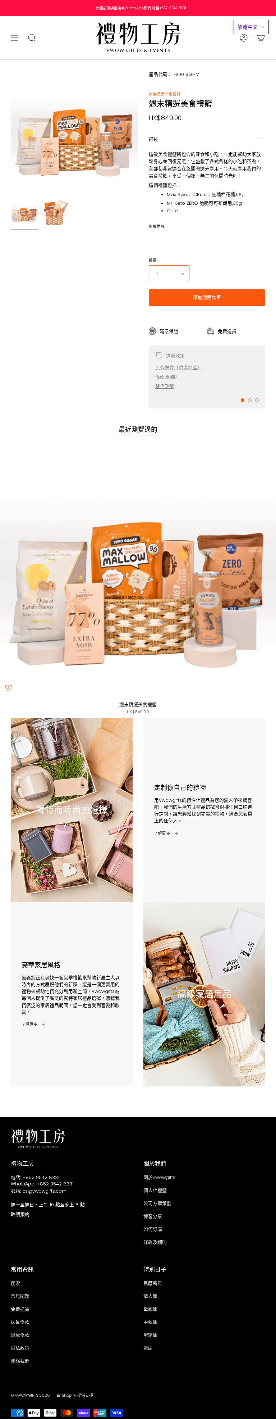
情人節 (150, 1296)
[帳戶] (243, 37)
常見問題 (20, 1296)
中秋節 (150, 1322)
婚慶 (148, 1348)
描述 (153, 139)
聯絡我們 (20, 1361)
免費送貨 (20, 1309)
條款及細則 (167, 377)
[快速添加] (8, 687)
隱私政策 (20, 1348)
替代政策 (164, 386)
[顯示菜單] (14, 37)
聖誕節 (150, 1335)
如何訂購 (152, 1229)
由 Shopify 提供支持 (75, 1395)
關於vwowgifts (159, 1177)
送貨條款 (20, 1322)
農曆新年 (152, 1283)
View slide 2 (250, 400)
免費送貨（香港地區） (178, 368)
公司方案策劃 (157, 1203)
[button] (251, 27)
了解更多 (162, 833)
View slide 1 (242, 400)
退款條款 (20, 1335)
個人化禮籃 (155, 1190)
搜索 (15, 1283)
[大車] (261, 37)
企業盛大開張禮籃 (164, 94)
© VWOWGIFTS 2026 (30, 1395)
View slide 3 (257, 400)
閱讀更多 (157, 227)
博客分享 (152, 1216)
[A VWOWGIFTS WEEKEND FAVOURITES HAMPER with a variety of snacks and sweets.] (24, 212)
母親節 (150, 1309)
